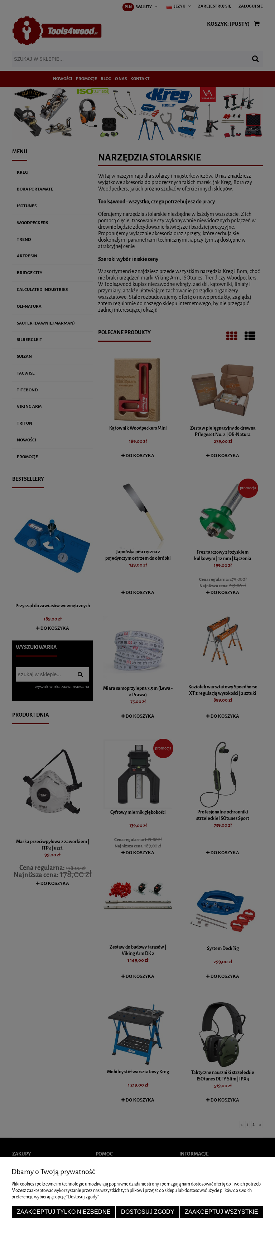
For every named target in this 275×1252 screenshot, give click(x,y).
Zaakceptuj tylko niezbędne (64, 1211)
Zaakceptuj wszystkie (221, 1211)
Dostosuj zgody (147, 1211)
